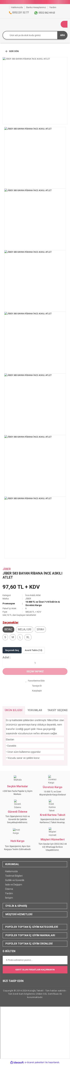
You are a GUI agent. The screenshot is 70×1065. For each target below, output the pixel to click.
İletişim (9, 897)
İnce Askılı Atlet (33, 595)
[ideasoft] (17, 1062)
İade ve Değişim (13, 884)
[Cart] (64, 24)
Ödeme (9, 889)
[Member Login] (57, 24)
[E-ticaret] (35, 1062)
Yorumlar (35, 710)
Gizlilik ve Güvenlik (14, 880)
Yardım (9, 893)
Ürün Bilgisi (13, 710)
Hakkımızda (11, 871)
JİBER (7, 569)
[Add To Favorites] (35, 680)
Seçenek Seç (12, 650)
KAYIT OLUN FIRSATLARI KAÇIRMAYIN (35, 969)
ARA (62, 35)
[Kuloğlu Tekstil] (6, 7)
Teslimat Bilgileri (14, 875)
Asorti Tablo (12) (33, 650)
